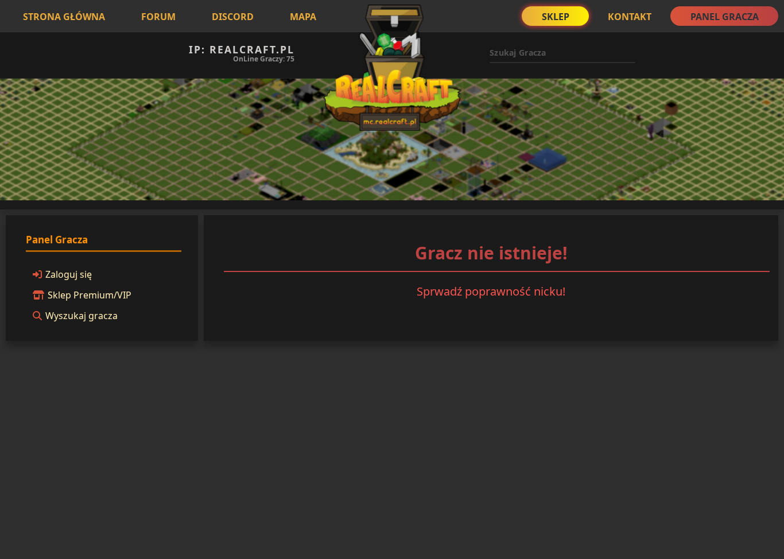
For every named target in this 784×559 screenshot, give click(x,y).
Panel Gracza (724, 16)
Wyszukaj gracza (81, 315)
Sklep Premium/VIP (89, 295)
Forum (158, 16)
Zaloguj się (68, 274)
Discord (233, 16)
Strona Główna (64, 16)
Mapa (303, 16)
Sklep (555, 16)
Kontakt (629, 16)
